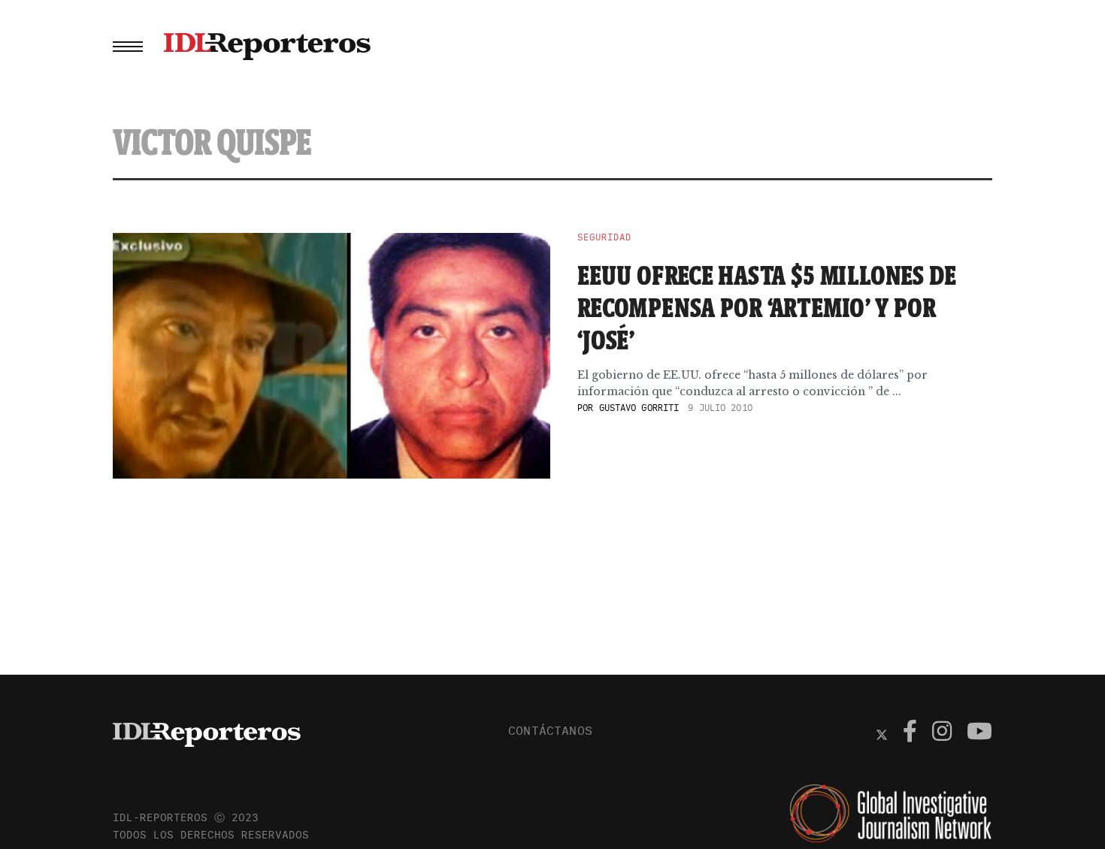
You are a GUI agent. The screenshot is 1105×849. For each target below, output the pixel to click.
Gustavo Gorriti (639, 407)
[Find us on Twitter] (882, 733)
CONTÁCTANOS (550, 730)
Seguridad (604, 237)
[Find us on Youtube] (979, 733)
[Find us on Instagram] (942, 733)
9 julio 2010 (720, 407)
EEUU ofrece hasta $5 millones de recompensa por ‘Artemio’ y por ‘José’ (767, 307)
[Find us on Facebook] (910, 733)
